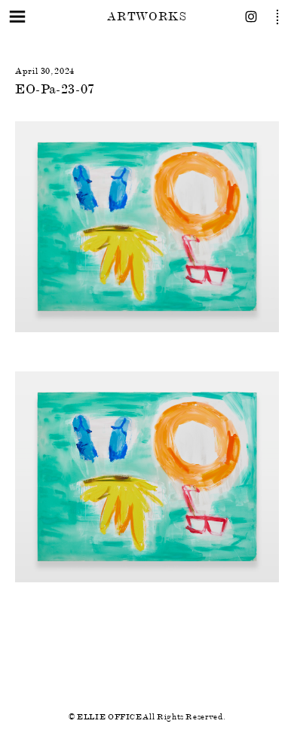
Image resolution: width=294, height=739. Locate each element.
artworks (146, 16)
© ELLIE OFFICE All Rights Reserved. (147, 717)
